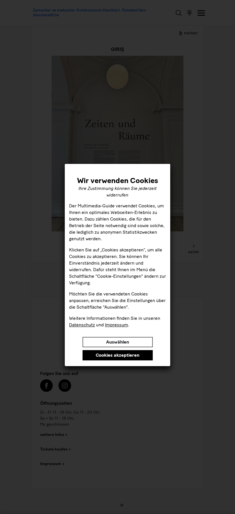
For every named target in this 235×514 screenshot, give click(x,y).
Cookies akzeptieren (117, 355)
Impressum (116, 325)
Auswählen (117, 342)
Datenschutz (82, 325)
